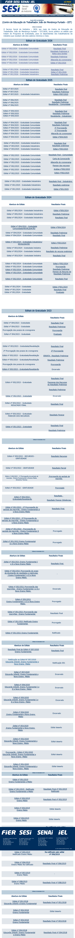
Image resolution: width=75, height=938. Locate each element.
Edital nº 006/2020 (22, 685)
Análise (57, 169)
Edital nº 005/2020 (21, 698)
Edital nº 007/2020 (22, 672)
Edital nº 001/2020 (21, 764)
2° (56, 131)
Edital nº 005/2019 (22, 852)
